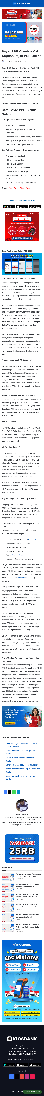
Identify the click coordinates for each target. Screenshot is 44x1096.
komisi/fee (21, 578)
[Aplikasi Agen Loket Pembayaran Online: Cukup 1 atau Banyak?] (8, 877)
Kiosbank (32, 540)
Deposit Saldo (17, 555)
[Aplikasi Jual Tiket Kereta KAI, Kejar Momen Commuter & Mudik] (8, 897)
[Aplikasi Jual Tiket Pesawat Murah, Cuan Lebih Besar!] (8, 907)
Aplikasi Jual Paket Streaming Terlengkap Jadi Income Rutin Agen (27, 927)
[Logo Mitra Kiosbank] (22, 3)
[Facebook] (5, 792)
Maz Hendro (8, 61)
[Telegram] (18, 792)
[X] (9, 792)
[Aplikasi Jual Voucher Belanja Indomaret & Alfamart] (8, 917)
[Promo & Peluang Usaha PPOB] (22, 226)
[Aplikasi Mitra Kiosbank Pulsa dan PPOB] (9, 208)
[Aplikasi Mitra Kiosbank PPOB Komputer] (35, 208)
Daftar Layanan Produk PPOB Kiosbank (22, 765)
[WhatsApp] (14, 792)
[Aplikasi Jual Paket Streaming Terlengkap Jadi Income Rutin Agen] (8, 928)
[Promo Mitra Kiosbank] (22, 14)
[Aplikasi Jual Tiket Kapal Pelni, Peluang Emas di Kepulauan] (8, 887)
